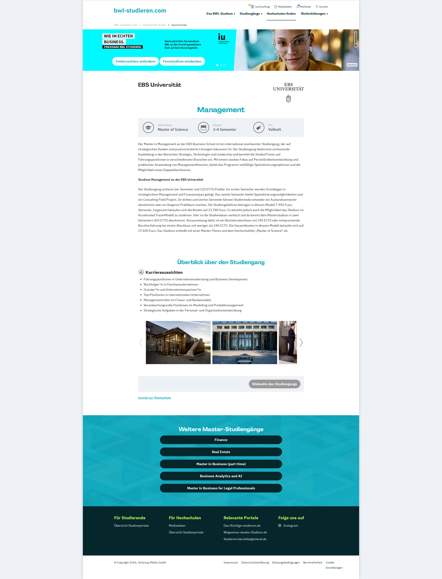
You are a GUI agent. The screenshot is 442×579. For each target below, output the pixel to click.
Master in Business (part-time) (221, 464)
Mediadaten (177, 526)
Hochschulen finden (281, 14)
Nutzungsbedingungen (286, 562)
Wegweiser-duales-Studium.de (245, 532)
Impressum (231, 562)
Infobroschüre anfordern (135, 61)
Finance (221, 439)
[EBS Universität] (288, 93)
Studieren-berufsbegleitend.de (245, 539)
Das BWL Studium (219, 14)
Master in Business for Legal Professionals (221, 488)
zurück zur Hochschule (154, 398)
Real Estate (221, 451)
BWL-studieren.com (125, 25)
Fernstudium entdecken (182, 61)
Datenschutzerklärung (255, 562)
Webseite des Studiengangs (274, 384)
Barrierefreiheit (312, 562)
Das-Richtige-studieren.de (242, 526)
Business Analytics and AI (221, 476)
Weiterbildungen (313, 14)
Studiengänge (250, 14)
